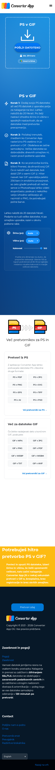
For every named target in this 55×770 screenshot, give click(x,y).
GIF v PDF (38, 448)
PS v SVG (37, 385)
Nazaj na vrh (42, 765)
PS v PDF (17, 377)
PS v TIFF (37, 392)
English (7, 756)
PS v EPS (17, 392)
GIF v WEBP (17, 456)
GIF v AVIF (38, 463)
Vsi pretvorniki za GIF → (34, 473)
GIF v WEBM (38, 456)
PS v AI (17, 400)
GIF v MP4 (17, 441)
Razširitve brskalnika (13, 743)
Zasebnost (8, 660)
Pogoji (5, 656)
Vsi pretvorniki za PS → (35, 410)
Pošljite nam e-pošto (13, 725)
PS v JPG (37, 377)
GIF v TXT (17, 463)
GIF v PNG (17, 448)
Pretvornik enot (11, 736)
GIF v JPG (37, 441)
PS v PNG (17, 385)
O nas (5, 728)
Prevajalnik (8, 739)
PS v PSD (37, 400)
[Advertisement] (27, 513)
